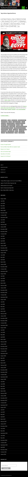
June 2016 (3, 428)
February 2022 (4, 285)
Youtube (13, 109)
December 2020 (4, 318)
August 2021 (3, 299)
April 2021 (3, 308)
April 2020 (3, 337)
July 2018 (2, 381)
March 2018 (3, 391)
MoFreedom (12, 126)
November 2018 (4, 372)
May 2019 (3, 358)
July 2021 (2, 301)
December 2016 (4, 426)
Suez (17, 131)
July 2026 (2, 201)
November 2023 (4, 247)
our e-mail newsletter (21, 109)
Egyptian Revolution (20, 123)
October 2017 (3, 402)
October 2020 (3, 323)
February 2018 (4, 393)
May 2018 (3, 386)
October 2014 (3, 442)
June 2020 (3, 332)
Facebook (9, 109)
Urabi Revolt (21, 132)
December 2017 (4, 398)
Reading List (3, 172)
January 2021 (3, 315)
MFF (22, 124)
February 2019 (4, 365)
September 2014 (4, 444)
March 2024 (3, 243)
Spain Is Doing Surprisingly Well (7, 187)
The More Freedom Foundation (9, 8)
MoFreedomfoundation (21, 126)
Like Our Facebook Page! (6, 151)
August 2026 (3, 198)
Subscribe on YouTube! (5, 153)
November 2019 (4, 348)
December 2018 (4, 369)
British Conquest (22, 120)
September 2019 (4, 353)
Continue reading (5, 115)
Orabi (10, 129)
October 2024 (3, 233)
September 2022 (4, 271)
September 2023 (4, 250)
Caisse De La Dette (16, 121)
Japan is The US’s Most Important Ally (8, 183)
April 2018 (3, 388)
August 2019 (3, 355)
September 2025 (4, 217)
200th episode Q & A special (6, 185)
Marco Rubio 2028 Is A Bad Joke (7, 190)
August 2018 (3, 379)
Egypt (23, 121)
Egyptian (3, 123)
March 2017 (3, 419)
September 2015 (4, 433)
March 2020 (3, 339)
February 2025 (4, 224)
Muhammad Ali (5, 129)
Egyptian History (10, 123)
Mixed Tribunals (5, 126)
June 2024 (3, 238)
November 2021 (4, 292)
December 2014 (4, 440)
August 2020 (3, 327)
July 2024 (2, 236)
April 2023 (3, 259)
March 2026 (3, 210)
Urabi (16, 132)
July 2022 (2, 276)
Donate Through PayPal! (6, 144)
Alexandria (4, 120)
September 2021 (4, 297)
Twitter (5, 109)
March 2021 (3, 311)
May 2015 (3, 437)
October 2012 (3, 452)
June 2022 (3, 278)
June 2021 (3, 304)
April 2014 (3, 447)
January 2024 (3, 245)
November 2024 (4, 231)
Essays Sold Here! (4, 167)
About (2, 164)
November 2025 (4, 212)
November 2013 (4, 449)
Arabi (9, 120)
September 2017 (4, 405)
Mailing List (3, 169)
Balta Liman (14, 120)
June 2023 (3, 255)
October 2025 (3, 215)
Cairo (10, 121)
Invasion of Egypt (11, 124)
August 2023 (3, 252)
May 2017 (3, 414)
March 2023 (3, 262)
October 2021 (3, 294)
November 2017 (4, 400)
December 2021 (4, 290)
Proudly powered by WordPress (6, 475)
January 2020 (3, 344)
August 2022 (3, 273)
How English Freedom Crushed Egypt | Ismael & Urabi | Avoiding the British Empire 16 (14, 22)
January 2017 (3, 423)
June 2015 (3, 435)
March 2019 (3, 362)
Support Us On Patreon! (6, 156)
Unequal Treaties (9, 132)
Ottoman (16, 129)
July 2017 (2, 409)
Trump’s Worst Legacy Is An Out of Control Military (11, 180)
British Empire (4, 121)
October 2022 (3, 269)
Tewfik (3, 132)
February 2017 (4, 421)
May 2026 (3, 205)
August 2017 (3, 407)
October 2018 (3, 374)
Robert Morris (11, 131)
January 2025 (3, 226)
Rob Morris (4, 131)
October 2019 (3, 351)
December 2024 (4, 229)
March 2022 (3, 283)
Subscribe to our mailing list (8, 463)
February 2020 (4, 341)
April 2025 (3, 222)
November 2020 (4, 320)
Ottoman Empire (22, 129)
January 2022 (3, 287)
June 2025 (3, 219)
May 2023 (3, 257)
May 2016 (3, 430)
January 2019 (3, 367)
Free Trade (4, 124)
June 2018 (3, 383)
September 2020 (4, 325)
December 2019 (4, 346)
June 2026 (3, 203)
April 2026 (3, 208)
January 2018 (3, 395)
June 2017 (3, 412)
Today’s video (7, 100)
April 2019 (3, 360)
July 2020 (2, 330)
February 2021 (4, 313)
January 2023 (3, 264)
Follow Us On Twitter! (5, 149)
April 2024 (3, 240)
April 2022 (3, 280)
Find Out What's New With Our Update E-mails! (10, 146)
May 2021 (3, 306)
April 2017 (3, 416)
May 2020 (3, 334)
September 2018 (4, 376)
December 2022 (4, 266)
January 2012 (3, 454)
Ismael (18, 124)
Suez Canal (21, 131)
